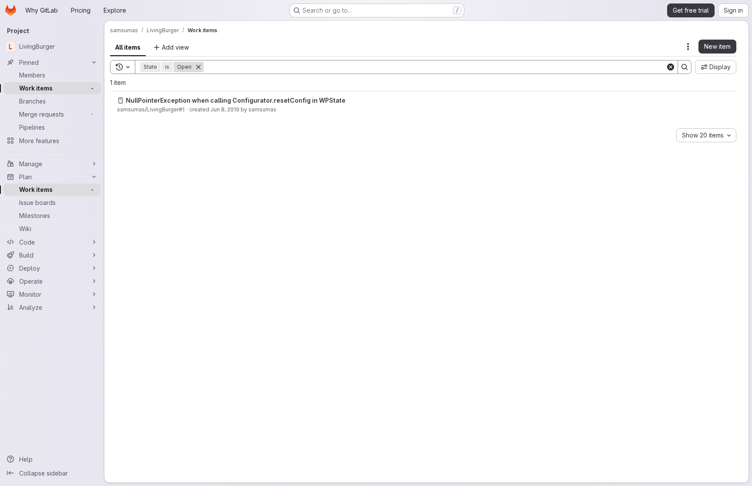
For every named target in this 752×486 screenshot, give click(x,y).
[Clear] (670, 67)
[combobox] (706, 135)
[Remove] (198, 67)
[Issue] (120, 100)
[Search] (685, 67)
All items (128, 47)
